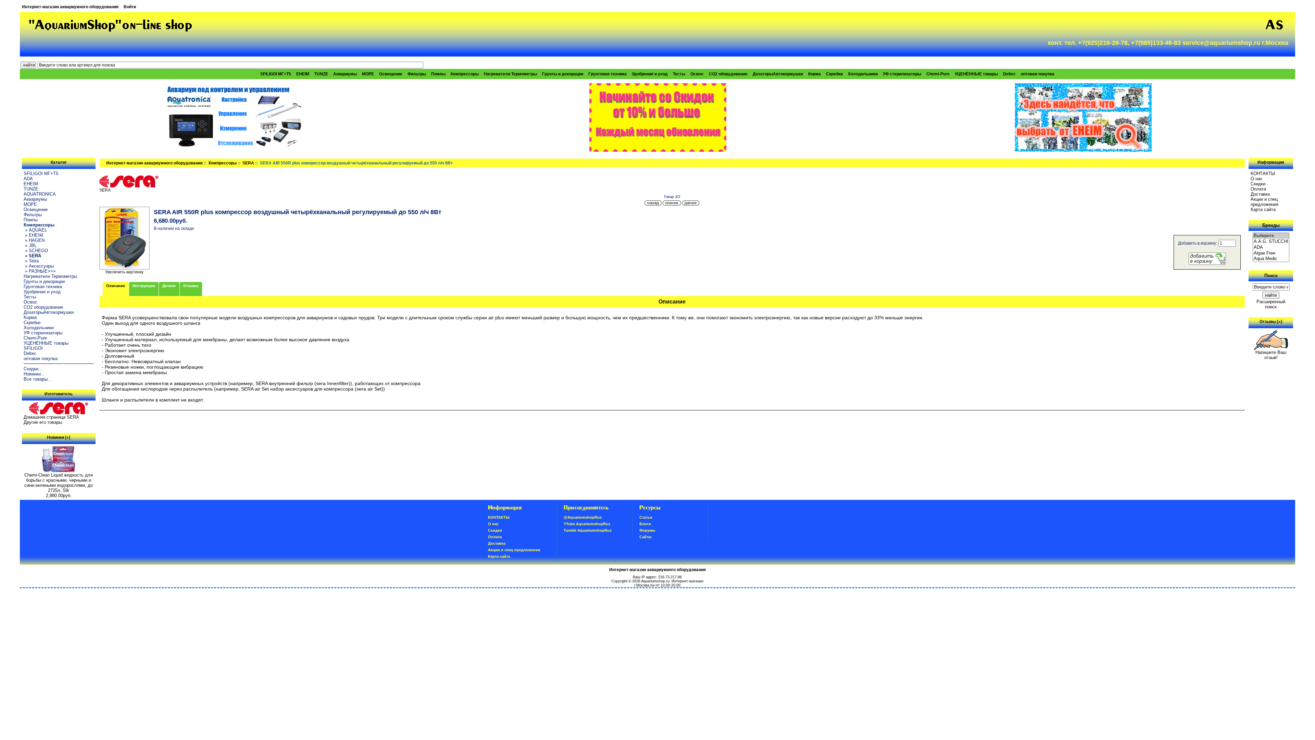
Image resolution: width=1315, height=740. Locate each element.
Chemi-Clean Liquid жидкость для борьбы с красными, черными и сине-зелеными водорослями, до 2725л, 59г (58, 482)
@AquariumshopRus (583, 517)
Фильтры (417, 74)
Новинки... (34, 374)
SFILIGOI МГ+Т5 (275, 74)
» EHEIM (33, 235)
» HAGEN (34, 240)
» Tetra (31, 260)
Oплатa (1258, 189)
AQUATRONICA (40, 194)
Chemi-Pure (938, 74)
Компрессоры (223, 163)
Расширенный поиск (1270, 304)
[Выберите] (1271, 236)
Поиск (1271, 275)
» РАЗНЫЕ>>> (40, 271)
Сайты (645, 537)
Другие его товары (43, 422)
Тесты (679, 74)
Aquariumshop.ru (655, 581)
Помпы (438, 74)
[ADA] (1271, 247)
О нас (1257, 178)
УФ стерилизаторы (902, 74)
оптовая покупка (1037, 74)
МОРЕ (368, 74)
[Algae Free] (1271, 253)
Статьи (645, 517)
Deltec (1009, 74)
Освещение (390, 74)
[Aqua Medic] (1271, 259)
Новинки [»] (58, 437)
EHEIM (302, 74)
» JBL (30, 245)
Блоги (645, 524)
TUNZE (321, 74)
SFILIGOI (33, 348)
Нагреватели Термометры (510, 74)
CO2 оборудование (728, 74)
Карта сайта (1263, 209)
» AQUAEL (35, 230)
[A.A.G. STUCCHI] (1271, 242)
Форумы (647, 530)
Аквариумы (345, 74)
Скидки (1258, 183)
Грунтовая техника (607, 74)
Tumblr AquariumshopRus (588, 530)
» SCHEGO (36, 250)
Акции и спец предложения (1264, 202)
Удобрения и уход (650, 74)
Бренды (1271, 225)
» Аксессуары (39, 266)
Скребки (834, 74)
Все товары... (38, 379)
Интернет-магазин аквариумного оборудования (70, 6)
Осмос (697, 74)
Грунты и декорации (562, 74)
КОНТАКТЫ (1263, 173)
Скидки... (33, 368)
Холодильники (863, 74)
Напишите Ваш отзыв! (1270, 355)
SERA (248, 163)
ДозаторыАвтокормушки (778, 74)
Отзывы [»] (1271, 321)
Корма (814, 74)
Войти (130, 6)
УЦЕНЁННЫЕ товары (976, 74)
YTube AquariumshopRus (587, 524)
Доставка (1260, 194)
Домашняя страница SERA (51, 417)
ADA (28, 178)
